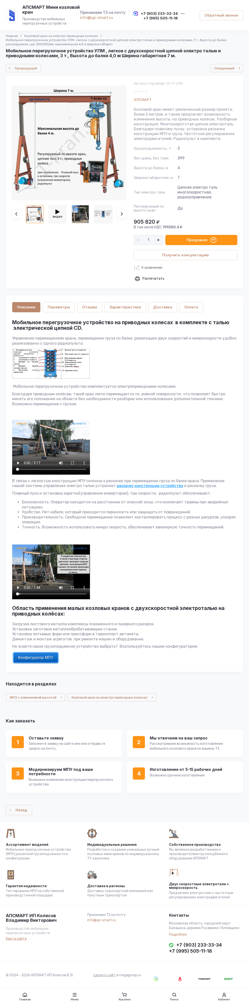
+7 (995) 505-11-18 (160, 18)
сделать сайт (104, 975)
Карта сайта (16, 939)
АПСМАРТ (142, 100)
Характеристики (125, 307)
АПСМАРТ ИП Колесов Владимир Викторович (31, 918)
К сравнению (152, 268)
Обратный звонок (221, 15)
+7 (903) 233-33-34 (159, 14)
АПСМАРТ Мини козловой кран (51, 10)
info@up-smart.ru (96, 17)
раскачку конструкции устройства (150, 485)
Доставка (162, 307)
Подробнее (178, 934)
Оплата (191, 307)
